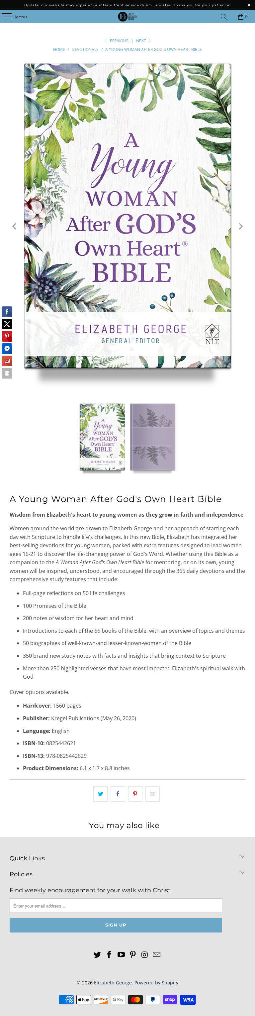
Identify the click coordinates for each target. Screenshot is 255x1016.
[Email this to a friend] (152, 794)
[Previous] (14, 226)
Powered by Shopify (156, 982)
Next (141, 41)
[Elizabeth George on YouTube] (121, 955)
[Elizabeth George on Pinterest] (133, 955)
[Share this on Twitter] (100, 794)
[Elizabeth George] (127, 16)
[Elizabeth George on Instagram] (145, 955)
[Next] (240, 226)
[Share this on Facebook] (118, 794)
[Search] (223, 16)
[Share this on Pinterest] (135, 794)
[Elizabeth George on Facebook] (110, 955)
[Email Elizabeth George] (157, 955)
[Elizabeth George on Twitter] (98, 955)
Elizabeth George (113, 982)
